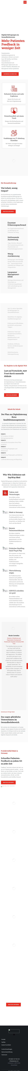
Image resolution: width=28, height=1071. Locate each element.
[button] (2, 161)
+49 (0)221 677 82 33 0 (14, 1059)
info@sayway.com (14, 1061)
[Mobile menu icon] (25, 2)
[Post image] (14, 803)
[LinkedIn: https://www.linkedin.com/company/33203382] (14, 1035)
